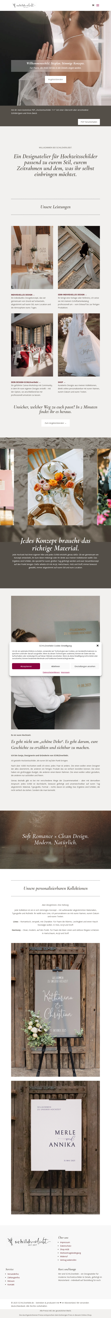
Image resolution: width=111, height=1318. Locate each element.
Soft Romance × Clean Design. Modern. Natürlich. (55, 839)
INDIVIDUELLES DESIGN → (23, 294)
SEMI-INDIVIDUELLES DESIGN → (72, 294)
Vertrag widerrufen (68, 1260)
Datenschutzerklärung (51, 672)
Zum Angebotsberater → (55, 423)
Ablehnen (55, 666)
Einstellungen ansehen (85, 666)
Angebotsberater (55, 79)
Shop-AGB (64, 1249)
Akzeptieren (26, 666)
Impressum (65, 672)
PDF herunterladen (89, 122)
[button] (97, 645)
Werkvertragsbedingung (70, 1253)
